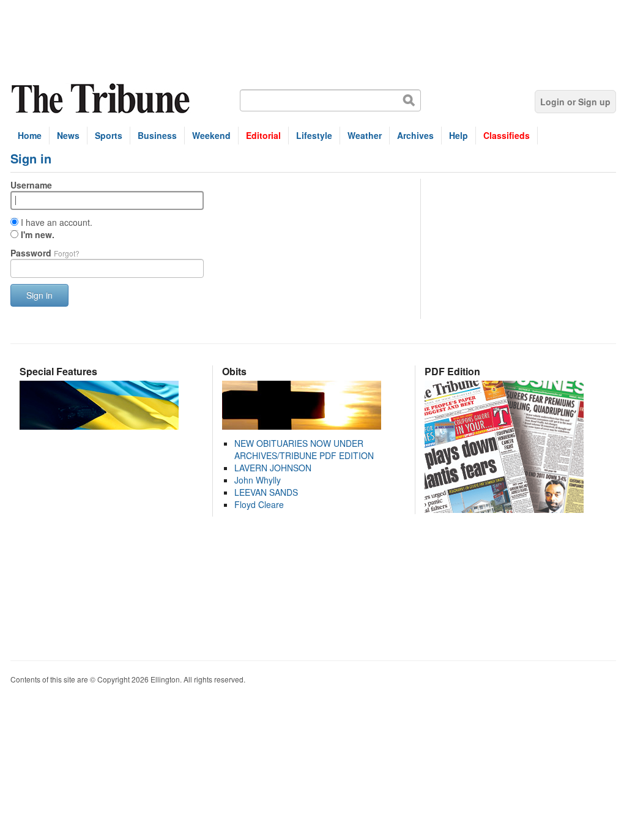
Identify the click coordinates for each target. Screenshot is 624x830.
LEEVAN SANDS (266, 492)
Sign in (39, 295)
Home (30, 135)
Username (31, 185)
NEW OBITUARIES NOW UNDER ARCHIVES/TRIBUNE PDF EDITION (304, 449)
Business (157, 135)
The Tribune (102, 98)
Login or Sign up (575, 101)
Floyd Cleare (259, 504)
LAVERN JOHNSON (272, 468)
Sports (108, 135)
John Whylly (257, 480)
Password (45, 253)
